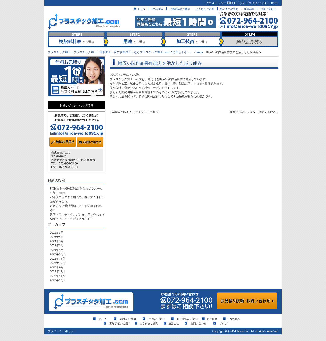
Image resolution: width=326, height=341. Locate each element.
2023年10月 (57, 262)
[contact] (247, 300)
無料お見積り (249, 41)
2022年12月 (57, 271)
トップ (141, 9)
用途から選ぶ (157, 319)
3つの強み (157, 9)
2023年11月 (57, 258)
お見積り (212, 319)
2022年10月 (57, 280)
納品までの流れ (229, 9)
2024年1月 (56, 250)
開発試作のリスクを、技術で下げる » (254, 112)
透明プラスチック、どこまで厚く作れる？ (77, 214)
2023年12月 (57, 254)
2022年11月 (57, 276)
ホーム (104, 319)
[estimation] (175, 21)
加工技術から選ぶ (187, 319)
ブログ (223, 323)
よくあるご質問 (205, 9)
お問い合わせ (268, 9)
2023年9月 (56, 267)
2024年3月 (56, 241)
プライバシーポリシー (62, 331)
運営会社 (249, 9)
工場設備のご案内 (179, 9)
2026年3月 (56, 232)
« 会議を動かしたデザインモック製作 (134, 112)
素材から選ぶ (128, 319)
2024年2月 (56, 245)
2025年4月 (56, 236)
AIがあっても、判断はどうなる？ (71, 218)
